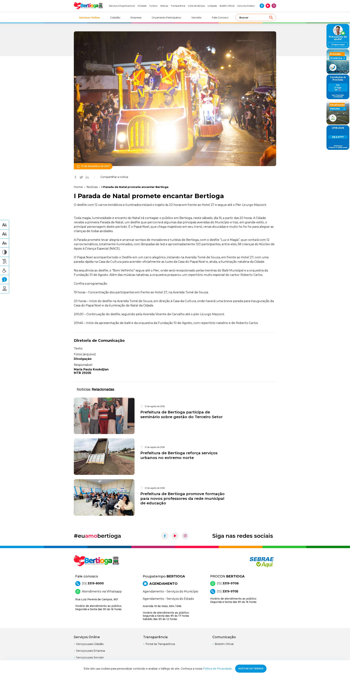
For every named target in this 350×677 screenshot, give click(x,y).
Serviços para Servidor (90, 657)
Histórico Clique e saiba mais (337, 146)
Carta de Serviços (196, 6)
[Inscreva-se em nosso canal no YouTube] (268, 5)
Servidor (196, 17)
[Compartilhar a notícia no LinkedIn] (87, 177)
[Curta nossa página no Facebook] (262, 5)
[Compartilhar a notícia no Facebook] (75, 177)
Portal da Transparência (160, 644)
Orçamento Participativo (166, 17)
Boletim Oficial (227, 6)
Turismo (153, 6)
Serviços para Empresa (90, 650)
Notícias (164, 6)
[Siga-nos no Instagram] (274, 5)
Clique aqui (338, 44)
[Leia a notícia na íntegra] (175, 416)
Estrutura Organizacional (122, 6)
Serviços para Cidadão (90, 644)
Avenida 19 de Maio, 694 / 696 (166, 612)
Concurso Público (246, 6)
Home (78, 187)
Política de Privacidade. (217, 668)
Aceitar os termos (250, 668)
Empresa (136, 17)
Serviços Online (89, 17)
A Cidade (142, 6)
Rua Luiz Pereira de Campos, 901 (98, 604)
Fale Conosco (220, 17)
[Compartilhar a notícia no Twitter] (81, 177)
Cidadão (115, 17)
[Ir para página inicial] (88, 5)
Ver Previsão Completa (338, 96)
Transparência (178, 6)
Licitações (212, 6)
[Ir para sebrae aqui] (253, 562)
